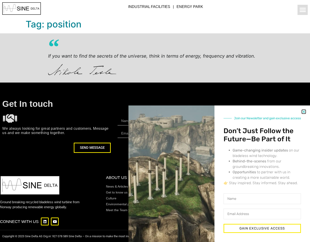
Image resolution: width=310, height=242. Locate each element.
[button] (303, 10)
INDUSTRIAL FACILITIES (149, 7)
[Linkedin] (45, 221)
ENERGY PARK (190, 7)
